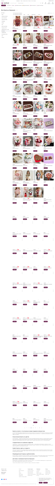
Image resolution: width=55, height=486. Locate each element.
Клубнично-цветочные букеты (32, 474)
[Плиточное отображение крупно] (48, 13)
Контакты (38, 475)
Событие (3, 37)
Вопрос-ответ (47, 474)
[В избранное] (22, 16)
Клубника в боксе (30, 475)
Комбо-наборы (21, 474)
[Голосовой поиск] (41, 3)
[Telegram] (3, 479)
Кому (2, 35)
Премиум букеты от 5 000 (5, 29)
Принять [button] (40, 482)
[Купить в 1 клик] (22, 17)
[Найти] (43, 3)
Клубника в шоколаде (4, 16)
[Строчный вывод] (51, 13)
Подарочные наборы (4, 19)
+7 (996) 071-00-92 (3, 470)
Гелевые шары (21, 475)
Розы (2, 24)
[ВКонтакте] (1, 479)
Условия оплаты (47, 470)
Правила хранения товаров (40, 474)
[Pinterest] (4, 479)
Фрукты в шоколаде (4, 26)
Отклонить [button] (45, 482)
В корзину (14, 236)
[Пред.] (25, 428)
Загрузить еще (33, 425)
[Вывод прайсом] (53, 13)
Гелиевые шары (4, 32)
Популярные (3, 21)
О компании (38, 470)
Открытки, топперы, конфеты (23, 476)
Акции (2, 14)
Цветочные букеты (21, 470)
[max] (6, 479)
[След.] (42, 428)
